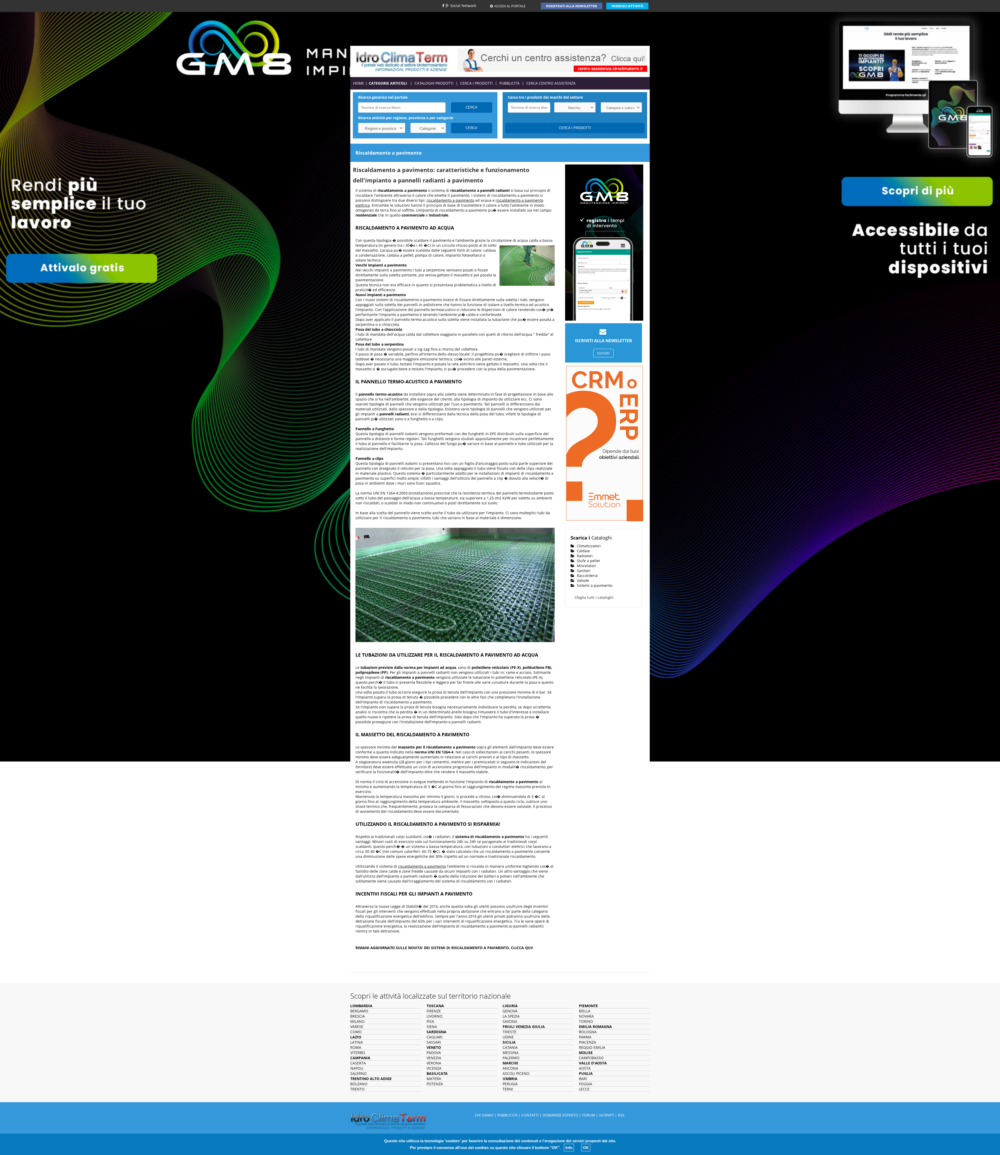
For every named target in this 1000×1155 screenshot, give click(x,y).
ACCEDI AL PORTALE (510, 6)
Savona (510, 1021)
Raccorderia (587, 575)
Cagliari (434, 1037)
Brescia (357, 1016)
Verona (434, 1063)
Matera (434, 1078)
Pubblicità (509, 83)
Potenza (435, 1083)
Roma (355, 1047)
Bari (583, 1078)
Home (358, 83)
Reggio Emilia (592, 1047)
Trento (357, 1089)
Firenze (434, 1010)
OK (586, 1147)
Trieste (509, 1031)
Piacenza (587, 1042)
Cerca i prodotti (476, 83)
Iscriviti (603, 353)
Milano (357, 1021)
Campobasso (591, 1057)
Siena (432, 1026)
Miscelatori (586, 565)
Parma (585, 1037)
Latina (356, 1042)
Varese (356, 1026)
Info (568, 1147)
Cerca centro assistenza (551, 83)
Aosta (585, 1068)
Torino (586, 1021)
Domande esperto (560, 1115)
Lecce (584, 1089)
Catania (510, 1047)
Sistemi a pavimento (594, 585)
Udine (508, 1037)
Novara (586, 1016)
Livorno (434, 1016)
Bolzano (358, 1083)
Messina (510, 1052)
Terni (508, 1089)
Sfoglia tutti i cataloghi (594, 597)
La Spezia (511, 1016)
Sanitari (583, 570)
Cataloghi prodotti (434, 83)
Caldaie (583, 550)
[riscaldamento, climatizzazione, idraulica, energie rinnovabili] (401, 61)
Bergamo (359, 1010)
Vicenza (434, 1068)
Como (356, 1031)
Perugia (510, 1083)
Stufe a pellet (588, 560)
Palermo (511, 1057)
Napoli (356, 1068)
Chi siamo (484, 1115)
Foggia (585, 1083)
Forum (588, 1115)
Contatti (530, 1115)
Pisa (430, 1021)
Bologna (588, 1031)
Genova (510, 1010)
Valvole (582, 580)
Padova (434, 1052)
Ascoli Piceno (516, 1073)
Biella (584, 1010)
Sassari (434, 1042)
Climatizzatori (588, 545)
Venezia (434, 1057)
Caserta (358, 1063)
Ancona (510, 1068)
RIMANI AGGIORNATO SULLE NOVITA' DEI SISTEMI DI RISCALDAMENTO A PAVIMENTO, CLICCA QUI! (444, 947)
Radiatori (584, 555)
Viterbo (357, 1052)
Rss (621, 1115)
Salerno (358, 1073)
